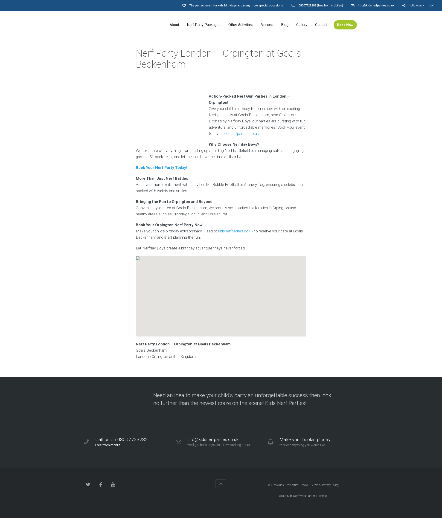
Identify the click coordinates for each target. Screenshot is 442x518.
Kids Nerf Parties (288, 485)
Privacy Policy (330, 485)
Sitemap (323, 496)
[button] (221, 292)
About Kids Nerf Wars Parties (297, 496)
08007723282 (307, 5)
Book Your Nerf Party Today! (161, 167)
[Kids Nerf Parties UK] (117, 25)
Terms (314, 485)
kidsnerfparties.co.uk (241, 133)
